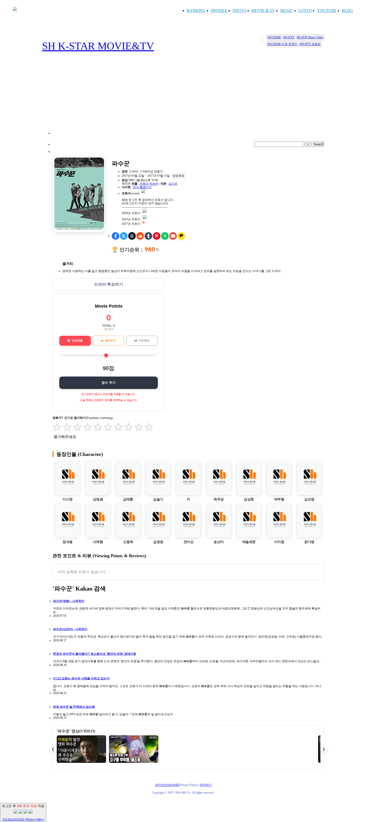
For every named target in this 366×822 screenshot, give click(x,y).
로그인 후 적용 (23, 812)
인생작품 (77, 340)
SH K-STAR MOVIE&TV (98, 46)
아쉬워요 (144, 340)
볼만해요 (110, 340)
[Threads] (132, 236)
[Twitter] (123, 236)
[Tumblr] (148, 236)
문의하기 (206, 785)
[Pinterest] (156, 236)
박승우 (153, 183)
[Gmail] (173, 236)
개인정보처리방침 (167, 785)
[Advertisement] (188, 99)
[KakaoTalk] (181, 236)
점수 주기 (109, 382)
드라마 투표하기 (108, 284)
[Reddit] (140, 236)
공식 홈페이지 (142, 187)
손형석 (144, 183)
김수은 (173, 183)
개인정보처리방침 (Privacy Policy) (23, 819)
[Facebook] (115, 236)
